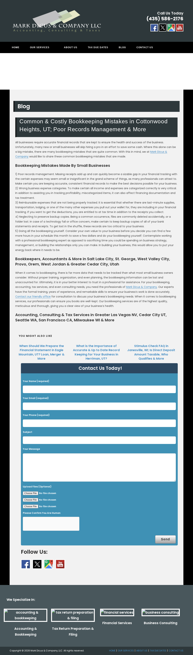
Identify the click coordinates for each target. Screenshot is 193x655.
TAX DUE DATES (158, 650)
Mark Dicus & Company (141, 287)
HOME (112, 650)
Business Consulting (160, 623)
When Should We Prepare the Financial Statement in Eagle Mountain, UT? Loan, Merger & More (41, 352)
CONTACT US (176, 650)
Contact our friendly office (33, 296)
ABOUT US (141, 650)
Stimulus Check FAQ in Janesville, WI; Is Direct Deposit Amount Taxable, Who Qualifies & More (151, 352)
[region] (96, 75)
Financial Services (117, 623)
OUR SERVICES (126, 650)
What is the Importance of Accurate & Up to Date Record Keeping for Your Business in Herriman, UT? (96, 352)
